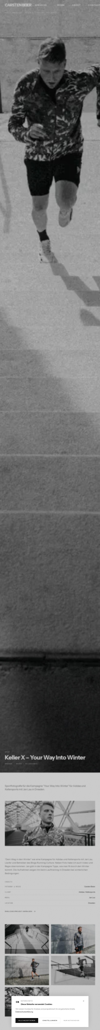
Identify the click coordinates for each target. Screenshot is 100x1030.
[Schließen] (83, 1001)
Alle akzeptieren (26, 1020)
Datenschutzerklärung (24, 1012)
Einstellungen (50, 1020)
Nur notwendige (72, 1020)
